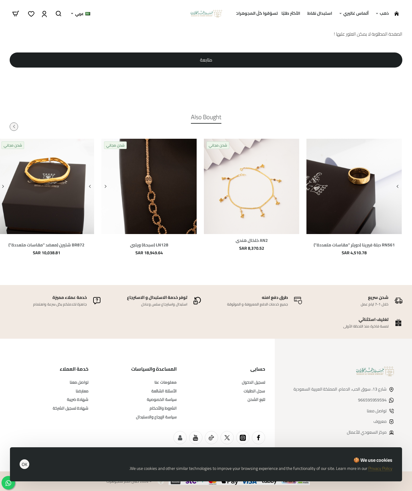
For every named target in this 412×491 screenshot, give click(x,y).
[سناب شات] (180, 437)
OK (24, 464)
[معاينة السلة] (16, 14)
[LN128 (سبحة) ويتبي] (149, 186)
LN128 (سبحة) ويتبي (149, 245)
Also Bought (206, 117)
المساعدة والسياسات (154, 369)
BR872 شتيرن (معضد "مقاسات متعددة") (46, 245)
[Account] (43, 13)
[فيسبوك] (258, 437)
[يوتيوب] (195, 437)
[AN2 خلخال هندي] (251, 186)
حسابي (257, 369)
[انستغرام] (242, 437)
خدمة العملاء (74, 369)
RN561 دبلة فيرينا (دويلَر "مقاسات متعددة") (354, 245)
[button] (397, 186)
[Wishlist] (30, 13)
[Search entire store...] (58, 13)
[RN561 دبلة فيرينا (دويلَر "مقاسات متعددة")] (354, 186)
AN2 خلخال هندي (252, 240)
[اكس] (227, 437)
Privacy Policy (380, 468)
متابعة (206, 59)
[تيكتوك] (211, 437)
